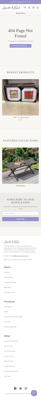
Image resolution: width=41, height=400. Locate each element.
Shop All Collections (11, 341)
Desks (6, 312)
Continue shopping (19, 46)
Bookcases (7, 307)
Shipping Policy (9, 366)
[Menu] (38, 7)
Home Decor (8, 277)
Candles (6, 272)
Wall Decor (8, 287)
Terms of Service (9, 351)
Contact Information (11, 371)
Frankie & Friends (10, 282)
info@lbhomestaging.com (20, 256)
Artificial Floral (9, 292)
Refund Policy (9, 361)
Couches (7, 322)
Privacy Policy (9, 356)
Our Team (7, 376)
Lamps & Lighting (10, 327)
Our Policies (8, 346)
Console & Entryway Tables (13, 317)
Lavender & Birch (20, 393)
